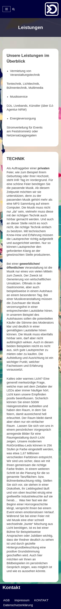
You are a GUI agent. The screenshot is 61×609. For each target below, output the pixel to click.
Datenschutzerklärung (18, 605)
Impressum (21, 600)
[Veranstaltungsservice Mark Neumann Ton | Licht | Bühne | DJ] (51, 9)
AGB (6, 600)
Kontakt (11, 587)
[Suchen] (13, 9)
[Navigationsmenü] (7, 9)
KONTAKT (41, 600)
